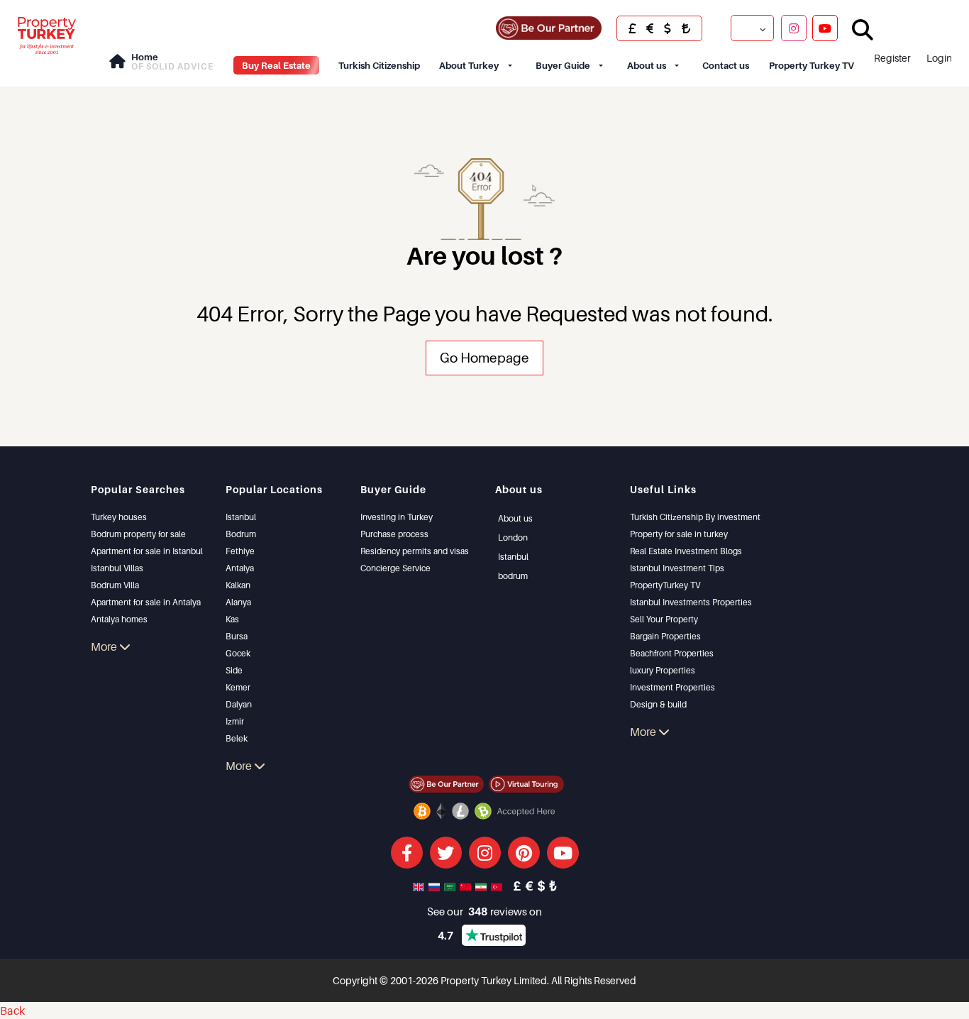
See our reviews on (484, 911)
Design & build (658, 704)
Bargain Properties (665, 636)
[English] (420, 885)
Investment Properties (672, 687)
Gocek (238, 653)
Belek (237, 738)
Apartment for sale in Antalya (146, 602)
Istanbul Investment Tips (677, 568)
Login (939, 58)
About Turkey (469, 65)
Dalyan (239, 704)
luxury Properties (662, 670)
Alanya (238, 602)
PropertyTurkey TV (665, 585)
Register (892, 58)
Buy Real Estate (276, 65)
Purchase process (394, 534)
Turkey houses (119, 517)
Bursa (237, 636)
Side (234, 670)
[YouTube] (825, 27)
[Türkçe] (498, 885)
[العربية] (451, 885)
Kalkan (238, 585)
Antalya (240, 568)
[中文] (467, 885)
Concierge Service (395, 568)
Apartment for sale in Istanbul (147, 551)
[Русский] (435, 885)
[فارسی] (482, 885)
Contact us (725, 65)
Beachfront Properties (672, 653)
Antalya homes (119, 619)
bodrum (513, 576)
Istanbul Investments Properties (691, 602)
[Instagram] (794, 27)
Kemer (238, 687)
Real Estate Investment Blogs (686, 551)
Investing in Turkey (396, 517)
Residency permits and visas (414, 551)
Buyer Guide (563, 65)
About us (646, 65)
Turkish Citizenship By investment (695, 517)
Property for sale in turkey (679, 534)
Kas (232, 619)
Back (12, 1010)
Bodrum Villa (115, 585)
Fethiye (240, 551)
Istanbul (241, 517)
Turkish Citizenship (379, 65)
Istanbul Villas (117, 568)
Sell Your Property (664, 619)
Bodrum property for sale (138, 534)
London (513, 537)
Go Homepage (484, 357)
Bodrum (241, 534)
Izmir (235, 721)
